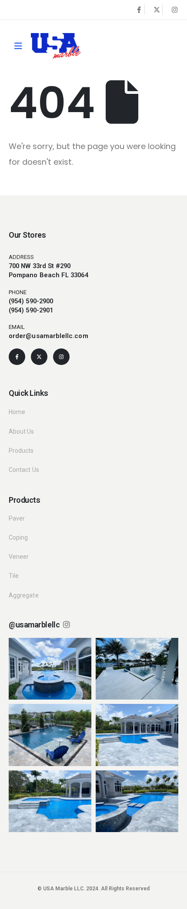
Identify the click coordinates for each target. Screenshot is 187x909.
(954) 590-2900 (31, 301)
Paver (17, 518)
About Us (21, 431)
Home (17, 411)
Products (21, 450)
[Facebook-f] (17, 356)
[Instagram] (174, 9)
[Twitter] (156, 9)
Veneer (19, 556)
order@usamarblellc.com (48, 336)
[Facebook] (138, 9)
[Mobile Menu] (18, 46)
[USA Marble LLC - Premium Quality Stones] (56, 46)
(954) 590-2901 (31, 310)
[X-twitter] (39, 356)
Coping (18, 537)
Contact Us (24, 469)
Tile (14, 575)
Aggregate (24, 595)
